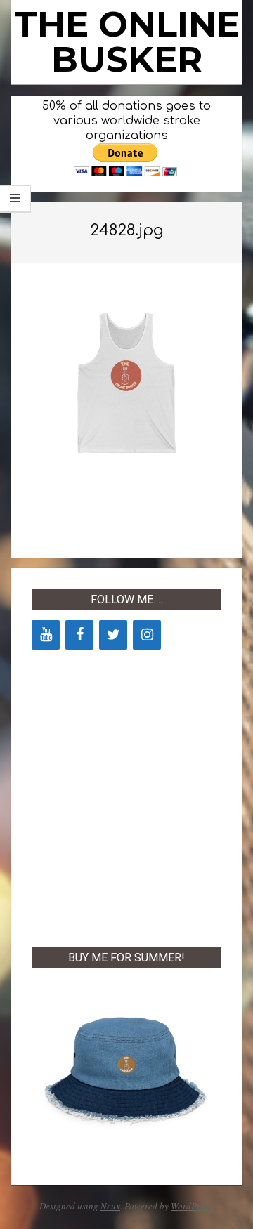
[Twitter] (113, 635)
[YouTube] (46, 635)
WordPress (191, 1206)
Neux (110, 1206)
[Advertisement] (126, 795)
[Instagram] (147, 635)
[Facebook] (79, 635)
